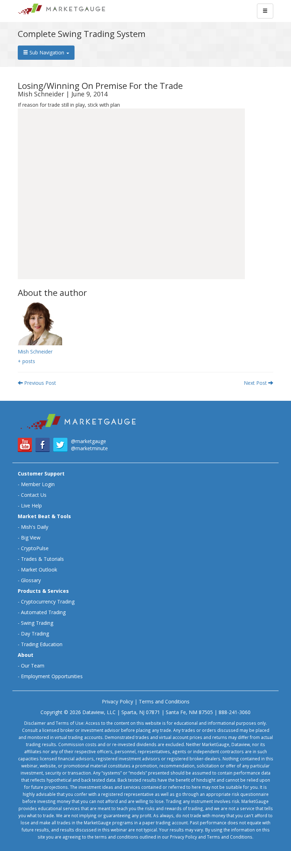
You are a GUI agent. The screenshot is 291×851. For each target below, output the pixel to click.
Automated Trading (43, 612)
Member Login (38, 484)
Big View (30, 537)
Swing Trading (37, 622)
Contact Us (33, 494)
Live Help (31, 505)
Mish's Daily (34, 526)
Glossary (31, 580)
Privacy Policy (117, 701)
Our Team (32, 665)
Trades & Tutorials (42, 558)
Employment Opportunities (52, 676)
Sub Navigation (47, 52)
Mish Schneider (35, 351)
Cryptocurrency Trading (48, 601)
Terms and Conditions (164, 701)
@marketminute (89, 448)
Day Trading (35, 633)
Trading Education (41, 644)
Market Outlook (39, 569)
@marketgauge (88, 441)
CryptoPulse (35, 548)
